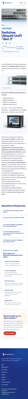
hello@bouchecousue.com (8, 392)
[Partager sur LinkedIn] (10, 43)
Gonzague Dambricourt (20, 47)
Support (3, 379)
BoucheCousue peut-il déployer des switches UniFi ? (13, 240)
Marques (3, 377)
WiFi (2, 364)
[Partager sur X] (6, 43)
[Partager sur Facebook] (2, 43)
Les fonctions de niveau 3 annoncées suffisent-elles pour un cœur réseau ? (13, 233)
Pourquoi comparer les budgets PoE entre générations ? (13, 225)
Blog (2, 25)
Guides (3, 374)
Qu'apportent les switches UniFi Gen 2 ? (13, 211)
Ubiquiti (10, 64)
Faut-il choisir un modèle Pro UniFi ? (13, 218)
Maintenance (4, 367)
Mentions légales (5, 382)
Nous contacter (9, 333)
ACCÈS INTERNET (6, 28)
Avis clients (4, 372)
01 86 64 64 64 (5, 394)
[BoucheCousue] (7, 3)
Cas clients (4, 369)
